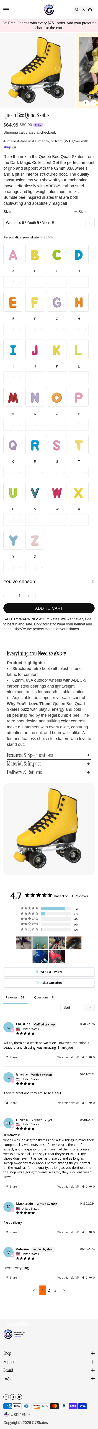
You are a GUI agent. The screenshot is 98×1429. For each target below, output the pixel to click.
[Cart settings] (90, 9)
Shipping (10, 132)
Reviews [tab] (12, 997)
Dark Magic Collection (30, 162)
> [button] (64, 1290)
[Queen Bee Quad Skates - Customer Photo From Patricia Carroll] (23, 943)
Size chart (86, 212)
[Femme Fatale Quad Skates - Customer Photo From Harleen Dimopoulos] (57, 943)
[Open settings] (77, 9)
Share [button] (13, 1057)
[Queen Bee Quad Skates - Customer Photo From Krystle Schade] (40, 943)
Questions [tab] (41, 997)
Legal (7, 1378)
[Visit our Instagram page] (12, 1397)
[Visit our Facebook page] (6, 1397)
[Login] (83, 9)
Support (9, 1361)
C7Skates (40, 1423)
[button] (86, 103)
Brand (8, 1370)
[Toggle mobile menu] (6, 9)
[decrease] (11, 596)
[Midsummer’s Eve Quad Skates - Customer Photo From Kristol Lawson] (40, 956)
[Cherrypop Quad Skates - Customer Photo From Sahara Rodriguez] (57, 956)
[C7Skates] (49, 9)
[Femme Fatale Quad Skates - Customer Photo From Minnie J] (73, 943)
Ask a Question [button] (51, 983)
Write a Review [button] (51, 972)
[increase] (28, 596)
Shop (7, 1353)
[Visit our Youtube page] (19, 1397)
